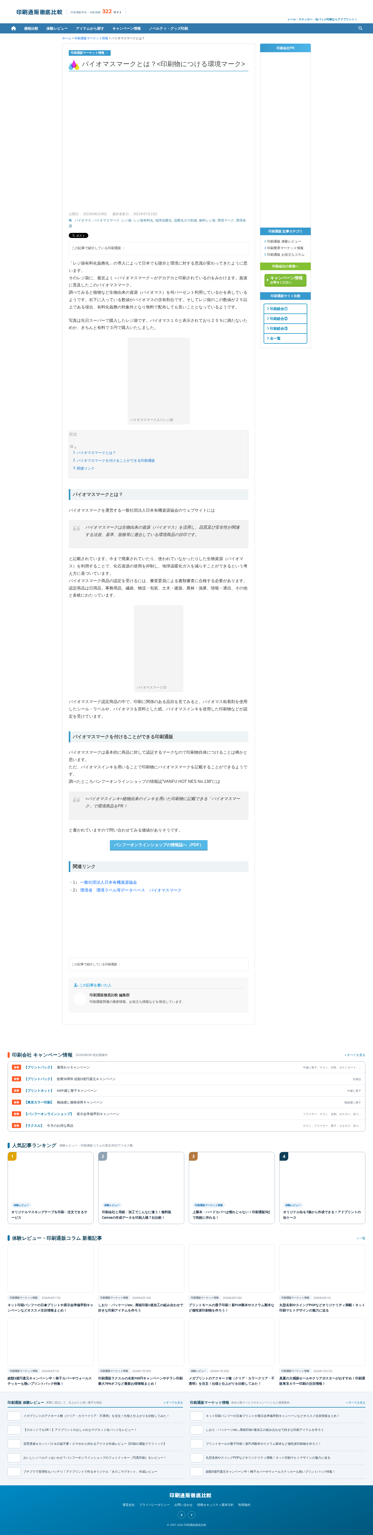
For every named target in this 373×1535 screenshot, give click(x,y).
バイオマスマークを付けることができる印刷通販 (116, 460)
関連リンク (86, 468)
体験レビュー (57, 28)
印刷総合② (278, 319)
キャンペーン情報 (126, 28)
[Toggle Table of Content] (73, 448)
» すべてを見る (355, 1055)
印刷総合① (278, 309)
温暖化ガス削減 (185, 220)
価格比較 (31, 28)
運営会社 (129, 1505)
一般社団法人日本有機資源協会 (108, 882)
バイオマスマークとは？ (96, 453)
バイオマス (83, 220)
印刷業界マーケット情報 (284, 248)
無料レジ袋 (207, 220)
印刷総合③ (278, 328)
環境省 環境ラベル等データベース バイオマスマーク (131, 890)
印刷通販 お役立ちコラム (285, 254)
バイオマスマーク (106, 220)
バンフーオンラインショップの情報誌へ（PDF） (159, 845)
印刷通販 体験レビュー (283, 241)
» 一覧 (361, 1238)
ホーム (14, 28)
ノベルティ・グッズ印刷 (168, 28)
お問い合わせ (183, 1505)
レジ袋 (126, 220)
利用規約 (244, 1505)
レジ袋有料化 (143, 220)
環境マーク (225, 220)
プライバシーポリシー (154, 1505)
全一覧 (275, 338)
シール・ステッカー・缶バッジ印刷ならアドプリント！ (322, 19)
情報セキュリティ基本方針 (215, 1505)
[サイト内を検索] (360, 28)
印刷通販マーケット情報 (91, 38)
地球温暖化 (163, 220)
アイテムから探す (90, 28)
